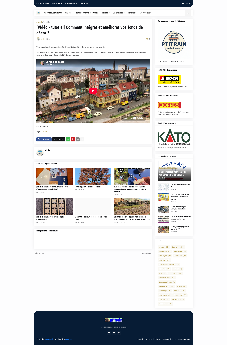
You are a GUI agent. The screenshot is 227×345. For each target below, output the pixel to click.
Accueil (39, 22)
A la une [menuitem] (68, 13)
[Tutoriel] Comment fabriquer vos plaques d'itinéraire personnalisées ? (52, 188)
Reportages (165, 256)
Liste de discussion (71, 3)
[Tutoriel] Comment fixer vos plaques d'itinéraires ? (50, 218)
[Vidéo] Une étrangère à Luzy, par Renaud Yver (179, 208)
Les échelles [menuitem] (118, 13)
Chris (47, 150)
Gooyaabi (68, 339)
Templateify (49, 339)
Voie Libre (164, 269)
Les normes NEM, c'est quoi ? (180, 185)
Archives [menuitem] (131, 13)
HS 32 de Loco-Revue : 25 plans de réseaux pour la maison (180, 196)
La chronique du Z (166, 278)
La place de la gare (167, 282)
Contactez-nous (84, 3)
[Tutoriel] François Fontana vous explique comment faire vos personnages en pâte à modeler (130, 189)
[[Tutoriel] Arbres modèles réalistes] (93, 176)
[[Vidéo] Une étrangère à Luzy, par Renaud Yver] (163, 209)
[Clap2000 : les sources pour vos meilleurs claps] (93, 206)
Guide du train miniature (169, 264)
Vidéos (163, 247)
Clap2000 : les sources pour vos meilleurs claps (91, 218)
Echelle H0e (164, 295)
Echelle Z (164, 260)
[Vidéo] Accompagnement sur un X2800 (180, 228)
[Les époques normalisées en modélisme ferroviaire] (163, 219)
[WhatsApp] (68, 139)
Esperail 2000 (180, 295)
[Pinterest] (73, 139)
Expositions (180, 251)
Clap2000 (163, 299)
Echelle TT (179, 291)
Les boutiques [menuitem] (145, 13)
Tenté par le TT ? (166, 286)
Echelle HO (180, 256)
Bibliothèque (164, 291)
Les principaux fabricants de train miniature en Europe (172, 173)
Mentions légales (57, 3)
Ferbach (177, 269)
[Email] (78, 139)
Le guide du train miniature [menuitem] (87, 13)
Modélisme (164, 251)
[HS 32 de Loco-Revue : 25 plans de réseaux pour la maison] (163, 197)
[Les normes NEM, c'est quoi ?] (163, 187)
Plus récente (39, 253)
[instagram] (190, 3)
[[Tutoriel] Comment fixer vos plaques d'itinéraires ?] (54, 206)
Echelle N (176, 273)
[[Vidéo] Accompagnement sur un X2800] (163, 229)
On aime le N (178, 299)
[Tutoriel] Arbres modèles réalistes (88, 187)
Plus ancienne (146, 253)
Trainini (181, 286)
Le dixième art (165, 304)
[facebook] (183, 3)
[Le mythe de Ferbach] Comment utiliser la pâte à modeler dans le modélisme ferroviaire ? (132, 218)
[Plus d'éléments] (82, 139)
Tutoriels (46, 22)
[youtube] (187, 3)
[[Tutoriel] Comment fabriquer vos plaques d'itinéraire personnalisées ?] (54, 176)
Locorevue (177, 247)
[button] (188, 13)
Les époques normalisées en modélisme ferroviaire (181, 218)
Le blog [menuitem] (105, 13)
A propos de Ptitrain (42, 3)
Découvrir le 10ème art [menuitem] (53, 13)
